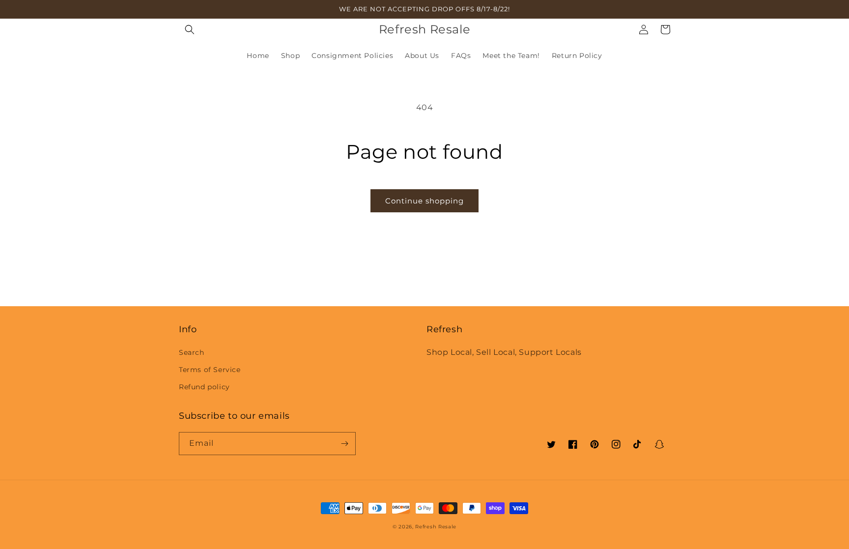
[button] (189, 29)
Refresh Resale (435, 526)
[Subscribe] (344, 443)
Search (191, 352)
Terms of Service (210, 369)
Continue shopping (424, 200)
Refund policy (204, 386)
